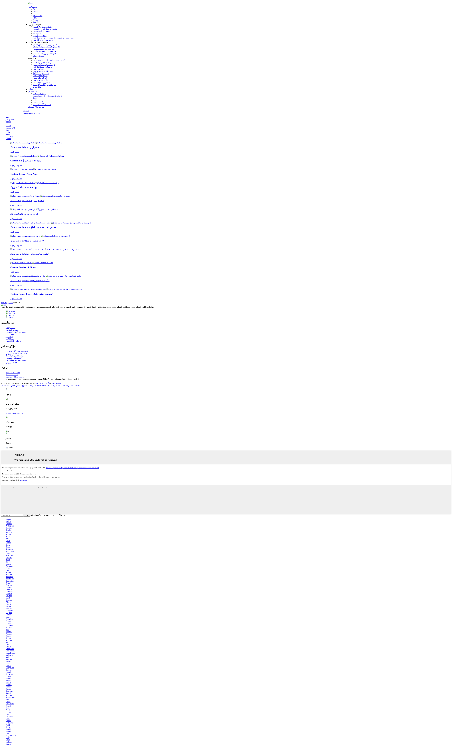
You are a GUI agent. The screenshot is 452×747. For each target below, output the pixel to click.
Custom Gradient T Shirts (23, 267)
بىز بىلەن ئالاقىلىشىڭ (36, 107)
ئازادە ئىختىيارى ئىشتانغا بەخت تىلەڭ (27, 240)
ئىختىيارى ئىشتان (53, 385)
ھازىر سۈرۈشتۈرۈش (31, 113)
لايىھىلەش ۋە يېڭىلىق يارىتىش (44, 65)
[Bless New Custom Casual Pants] (45, 276)
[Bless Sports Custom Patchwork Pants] (50, 223)
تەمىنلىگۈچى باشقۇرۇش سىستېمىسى (47, 96)
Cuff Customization (40, 76)
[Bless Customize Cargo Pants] (34, 183)
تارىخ (34, 100)
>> (12, 303)
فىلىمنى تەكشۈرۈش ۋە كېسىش (45, 29)
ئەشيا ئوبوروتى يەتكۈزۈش (43, 40)
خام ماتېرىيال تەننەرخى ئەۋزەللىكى (46, 47)
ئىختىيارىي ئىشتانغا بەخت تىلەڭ (24, 147)
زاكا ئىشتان (65, 385)
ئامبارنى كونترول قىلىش (42, 27)
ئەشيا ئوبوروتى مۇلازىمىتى (43, 82)
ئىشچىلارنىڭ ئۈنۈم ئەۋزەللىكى (44, 51)
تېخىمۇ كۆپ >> (16, 152)
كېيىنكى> (7, 303)
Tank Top (36, 22)
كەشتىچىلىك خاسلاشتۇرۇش (43, 71)
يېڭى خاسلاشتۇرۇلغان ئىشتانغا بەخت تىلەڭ (30, 280)
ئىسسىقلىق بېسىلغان (41, 74)
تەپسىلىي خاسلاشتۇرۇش (42, 67)
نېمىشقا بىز (32, 91)
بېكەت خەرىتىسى (43, 383)
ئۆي (7, 117)
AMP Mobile (56, 383)
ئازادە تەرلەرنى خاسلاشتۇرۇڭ (24, 214)
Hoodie (35, 11)
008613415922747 (13, 373)
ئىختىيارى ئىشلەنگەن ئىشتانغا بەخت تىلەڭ (29, 254)
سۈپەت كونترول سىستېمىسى (44, 53)
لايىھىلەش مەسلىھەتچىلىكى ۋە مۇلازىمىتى (49, 60)
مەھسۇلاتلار (32, 7)
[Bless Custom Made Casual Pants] (44, 250)
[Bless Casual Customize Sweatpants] (35, 209)
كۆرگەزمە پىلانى (39, 102)
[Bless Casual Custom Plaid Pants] (40, 236)
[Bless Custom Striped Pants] (36, 143)
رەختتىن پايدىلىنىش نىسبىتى (43, 49)
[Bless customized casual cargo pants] (40, 196)
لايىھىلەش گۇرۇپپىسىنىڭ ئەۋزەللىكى (46, 45)
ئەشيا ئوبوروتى (38, 56)
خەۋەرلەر (32, 89)
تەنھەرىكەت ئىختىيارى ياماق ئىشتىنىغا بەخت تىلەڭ (33, 227)
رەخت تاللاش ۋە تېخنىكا (42, 62)
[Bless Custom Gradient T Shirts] (31, 263)
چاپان (35, 18)
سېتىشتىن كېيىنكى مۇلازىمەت (44, 85)
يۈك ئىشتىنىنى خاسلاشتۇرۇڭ (23, 187)
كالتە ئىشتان (37, 16)
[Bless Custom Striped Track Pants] (33, 169)
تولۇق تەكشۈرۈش (40, 36)
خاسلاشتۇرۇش (39, 69)
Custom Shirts (40, 385)
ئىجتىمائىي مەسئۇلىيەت (42, 105)
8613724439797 (12, 375)
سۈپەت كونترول (12, 330)
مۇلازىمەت (37, 87)
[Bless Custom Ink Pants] (37, 156)
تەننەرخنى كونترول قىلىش (16, 332)
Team (35, 98)
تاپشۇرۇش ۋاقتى (39, 94)
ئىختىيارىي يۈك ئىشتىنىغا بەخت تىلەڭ (27, 200)
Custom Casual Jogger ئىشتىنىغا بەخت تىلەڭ (31, 294)
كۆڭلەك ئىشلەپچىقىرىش (25, 385)
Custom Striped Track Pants (24, 174)
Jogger (35, 20)
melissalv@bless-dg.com (15, 377)
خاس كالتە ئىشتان (8, 385)
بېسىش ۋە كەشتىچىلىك (41, 31)
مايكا (35, 13)
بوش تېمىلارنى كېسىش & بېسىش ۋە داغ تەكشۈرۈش (53, 38)
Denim (35, 9)
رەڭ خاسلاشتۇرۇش (40, 80)
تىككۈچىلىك (37, 33)
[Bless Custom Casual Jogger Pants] (46, 289)
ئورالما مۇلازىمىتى (40, 78)
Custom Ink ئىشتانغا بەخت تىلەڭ (25, 160)
